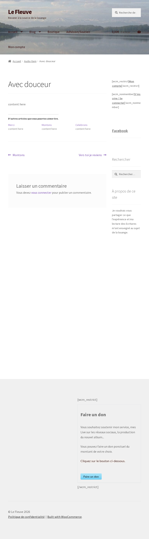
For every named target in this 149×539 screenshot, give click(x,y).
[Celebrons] (92, 127)
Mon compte (16, 47)
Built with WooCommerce (64, 517)
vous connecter (41, 192)
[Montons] (58, 127)
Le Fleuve (20, 12)
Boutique (54, 32)
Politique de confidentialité (26, 517)
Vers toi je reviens (90, 155)
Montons (18, 155)
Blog (32, 32)
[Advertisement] (126, 303)
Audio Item (30, 61)
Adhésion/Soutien (78, 32)
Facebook (120, 130)
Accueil (12, 32)
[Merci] (25, 127)
